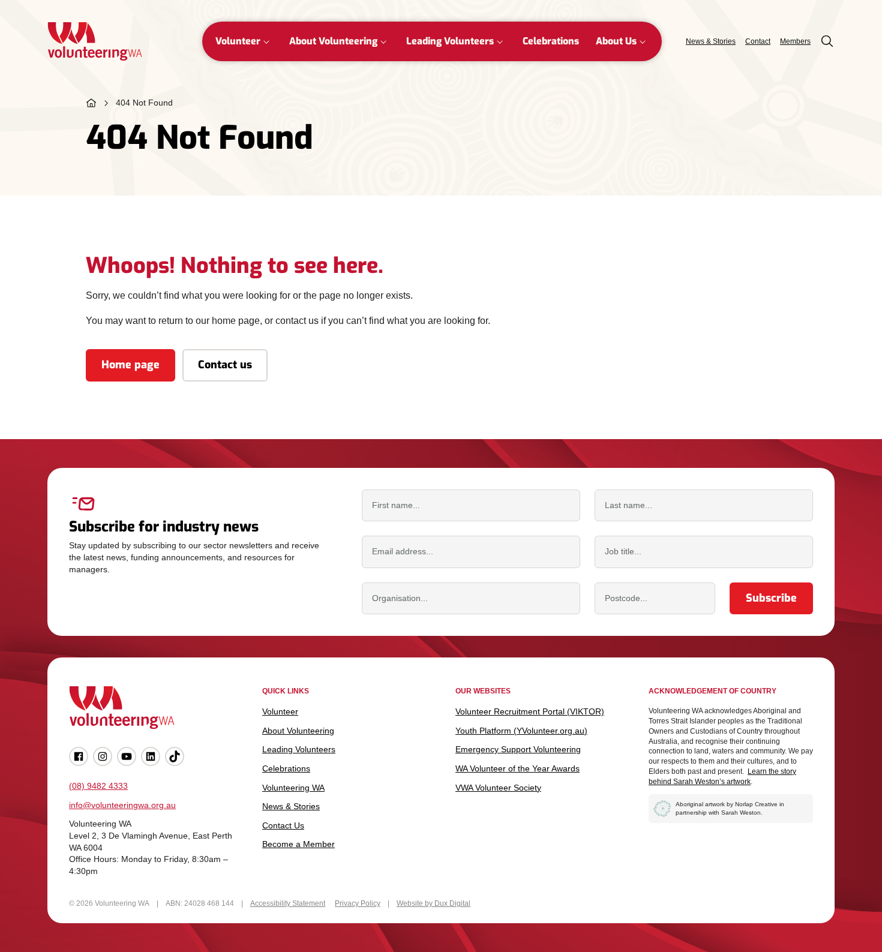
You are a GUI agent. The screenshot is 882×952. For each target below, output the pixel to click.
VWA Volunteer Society (498, 787)
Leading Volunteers (450, 41)
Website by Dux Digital (433, 903)
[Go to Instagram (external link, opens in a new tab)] (102, 756)
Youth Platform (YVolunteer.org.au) (521, 730)
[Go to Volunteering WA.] (91, 103)
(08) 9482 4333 (98, 786)
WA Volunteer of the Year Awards (517, 768)
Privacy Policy (357, 903)
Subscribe (771, 598)
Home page (130, 365)
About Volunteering (333, 41)
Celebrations (551, 41)
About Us (616, 41)
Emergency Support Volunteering (518, 749)
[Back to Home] (94, 41)
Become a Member (298, 844)
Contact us (225, 365)
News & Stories (711, 41)
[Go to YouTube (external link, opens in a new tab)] (126, 756)
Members (795, 41)
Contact (757, 41)
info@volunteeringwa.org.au (122, 805)
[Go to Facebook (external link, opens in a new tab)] (78, 756)
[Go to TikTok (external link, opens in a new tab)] (174, 756)
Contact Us (283, 825)
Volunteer (237, 41)
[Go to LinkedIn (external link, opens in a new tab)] (150, 756)
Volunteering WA (293, 787)
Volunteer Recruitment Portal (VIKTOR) (529, 711)
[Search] (827, 41)
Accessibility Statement (287, 903)
